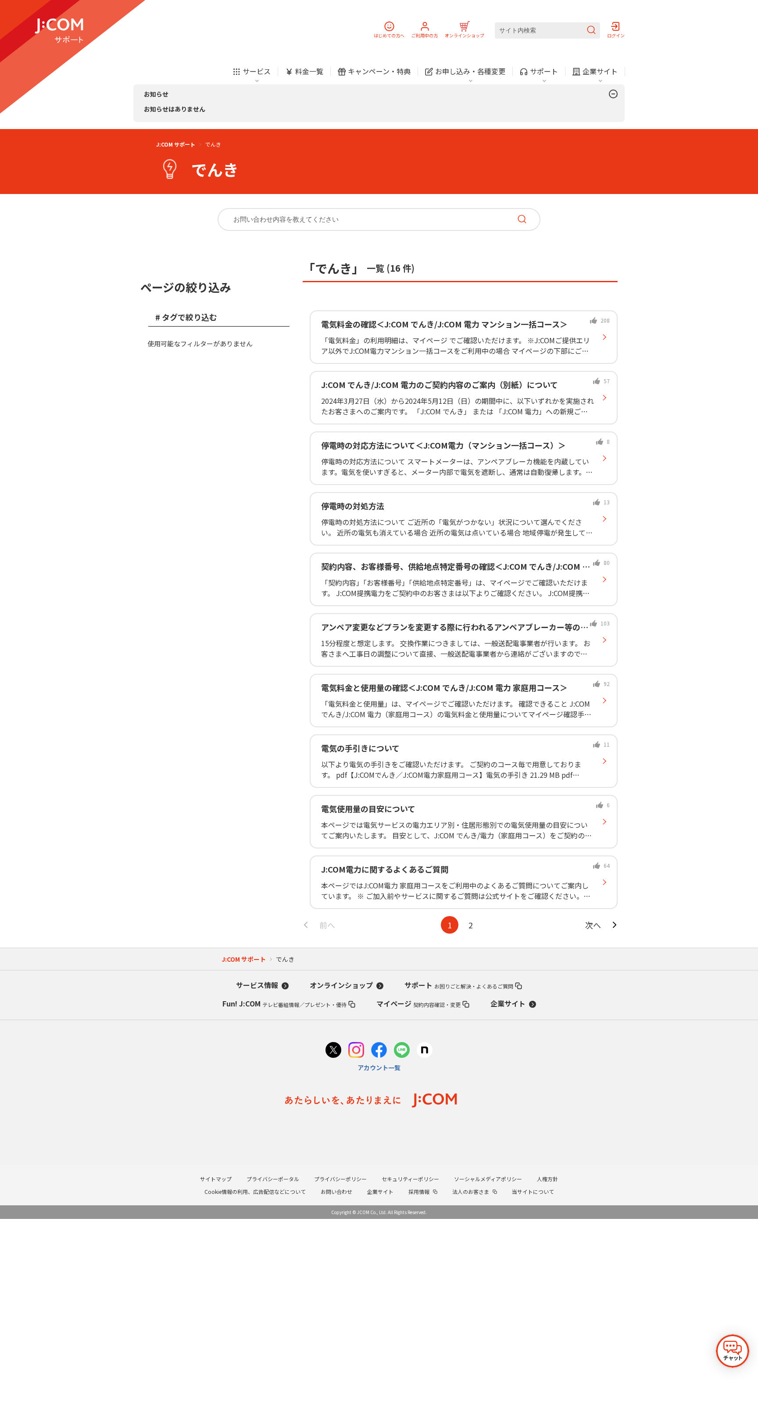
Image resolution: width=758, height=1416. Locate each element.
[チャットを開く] (732, 1351)
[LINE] (402, 1051)
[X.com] (333, 1051)
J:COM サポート (175, 144)
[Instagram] (356, 1051)
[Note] (425, 1051)
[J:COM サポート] (59, 30)
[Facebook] (379, 1051)
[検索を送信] (591, 30)
